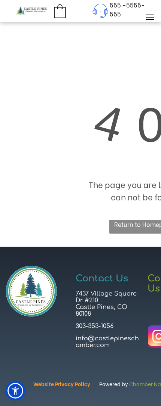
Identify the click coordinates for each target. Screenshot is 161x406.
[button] (15, 391)
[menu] (149, 17)
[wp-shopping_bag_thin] (60, 18)
